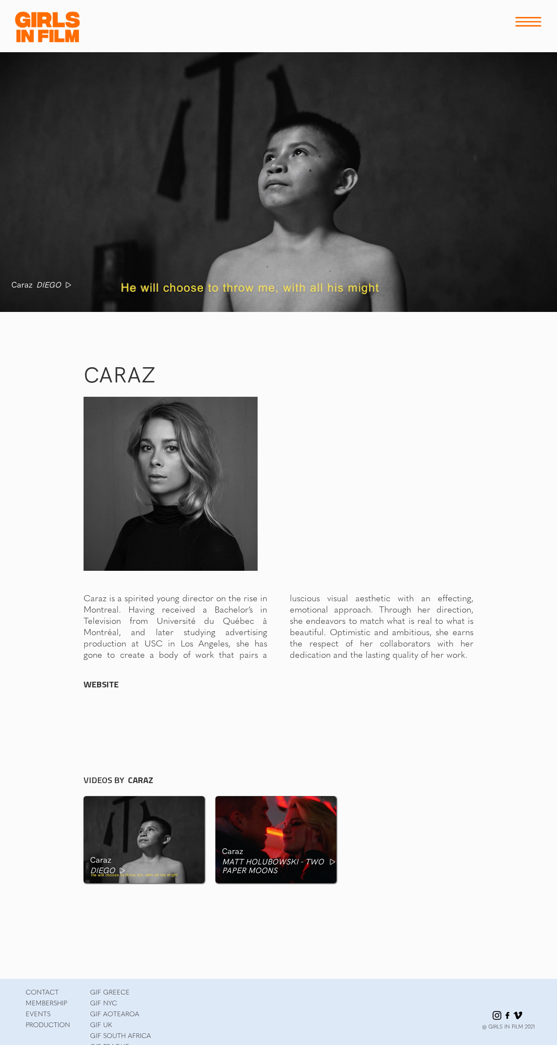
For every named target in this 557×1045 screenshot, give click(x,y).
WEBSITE (101, 684)
